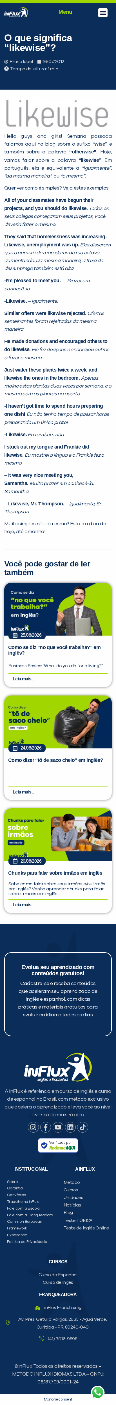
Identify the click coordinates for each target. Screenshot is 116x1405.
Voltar (28, 362)
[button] (103, 12)
